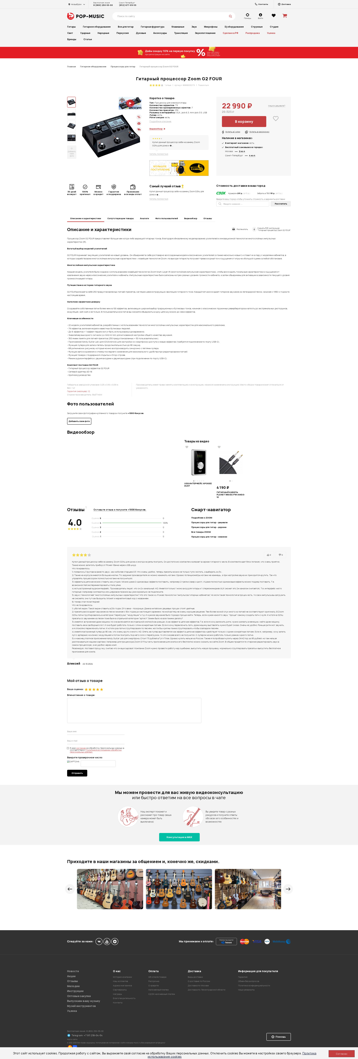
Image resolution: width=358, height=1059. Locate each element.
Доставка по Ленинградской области (206, 989)
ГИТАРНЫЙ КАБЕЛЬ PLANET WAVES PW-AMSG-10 (231, 494)
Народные (103, 33)
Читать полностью (158, 154)
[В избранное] (275, 121)
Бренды (71, 39)
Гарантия (242, 977)
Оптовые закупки (79, 996)
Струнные (257, 26)
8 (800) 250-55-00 (103, 5)
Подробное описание (160, 121)
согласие (81, 748)
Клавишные (178, 26)
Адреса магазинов (122, 985)
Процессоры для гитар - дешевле (209, 522)
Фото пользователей (166, 218)
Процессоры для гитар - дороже (208, 527)
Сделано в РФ (230, 33)
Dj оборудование (234, 26)
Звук (194, 26)
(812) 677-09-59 (127, 5)
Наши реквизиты (246, 989)
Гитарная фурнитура (152, 26)
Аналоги (144, 218)
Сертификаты (120, 989)
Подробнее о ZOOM (201, 517)
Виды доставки (195, 977)
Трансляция (181, 33)
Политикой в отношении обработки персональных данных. (96, 751)
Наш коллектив (120, 981)
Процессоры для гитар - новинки (209, 536)
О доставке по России (199, 981)
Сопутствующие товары (120, 218)
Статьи (87, 39)
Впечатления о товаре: (81, 695)
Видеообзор (190, 218)
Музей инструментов (81, 1006)
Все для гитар (126, 26)
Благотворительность (124, 998)
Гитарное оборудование (97, 26)
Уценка (271, 33)
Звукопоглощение (205, 33)
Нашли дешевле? (276, 105)
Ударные (85, 33)
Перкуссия (122, 33)
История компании (122, 977)
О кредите (153, 985)
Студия (274, 26)
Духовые (141, 33)
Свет (70, 33)
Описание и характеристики (85, 218)
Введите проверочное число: (85, 757)
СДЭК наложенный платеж (161, 994)
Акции (71, 976)
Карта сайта (72, 1039)
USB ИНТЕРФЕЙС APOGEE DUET (198, 484)
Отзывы (207, 218)
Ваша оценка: (75, 689)
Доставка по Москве (198, 985)
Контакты (117, 1002)
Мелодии (73, 986)
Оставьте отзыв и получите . (120, 509)
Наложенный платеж (158, 989)
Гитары (71, 26)
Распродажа (253, 33)
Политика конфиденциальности (254, 985)
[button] (70, 889)
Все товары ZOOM (201, 532)
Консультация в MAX (179, 837)
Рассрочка (153, 981)
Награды (117, 994)
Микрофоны (210, 26)
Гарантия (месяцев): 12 (78, 391)
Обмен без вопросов (248, 981)
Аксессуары (160, 33)
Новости (73, 971)
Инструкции (75, 991)
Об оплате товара (157, 977)
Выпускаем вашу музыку (83, 1001)
